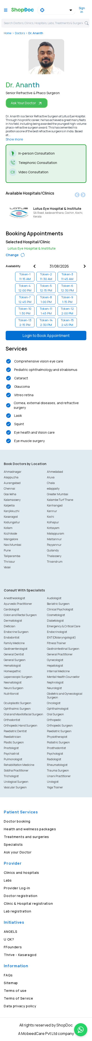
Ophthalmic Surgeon (17, 709)
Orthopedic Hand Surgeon (20, 725)
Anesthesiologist (14, 598)
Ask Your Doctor (23, 103)
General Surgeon (14, 660)
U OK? (9, 939)
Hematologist (12, 666)
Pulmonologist (13, 759)
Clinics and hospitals (21, 872)
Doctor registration (20, 895)
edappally (53, 489)
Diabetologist (55, 621)
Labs (8, 880)
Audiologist (54, 598)
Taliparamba (12, 556)
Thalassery (54, 556)
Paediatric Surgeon (59, 731)
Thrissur (9, 562)
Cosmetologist (56, 615)
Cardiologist (11, 609)
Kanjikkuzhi (11, 511)
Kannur (52, 511)
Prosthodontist (56, 748)
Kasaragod (11, 517)
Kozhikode (10, 533)
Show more (14, 139)
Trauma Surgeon (58, 770)
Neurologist (54, 688)
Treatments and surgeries (26, 836)
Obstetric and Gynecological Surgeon (64, 695)
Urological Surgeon (16, 782)
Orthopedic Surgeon (60, 725)
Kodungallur (12, 522)
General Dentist (14, 654)
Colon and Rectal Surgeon (20, 615)
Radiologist (54, 759)
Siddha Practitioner (16, 770)
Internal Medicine (58, 671)
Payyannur (54, 545)
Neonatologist (12, 682)
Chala (51, 483)
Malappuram (55, 533)
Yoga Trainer (55, 787)
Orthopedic (54, 720)
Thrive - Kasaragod (20, 954)
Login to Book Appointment (46, 335)
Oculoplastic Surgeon (17, 703)
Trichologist (11, 776)
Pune (7, 550)
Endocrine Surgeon (16, 632)
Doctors (20, 33)
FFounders (13, 947)
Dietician (9, 626)
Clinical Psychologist (60, 609)
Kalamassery (12, 500)
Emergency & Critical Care (63, 626)
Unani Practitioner (59, 776)
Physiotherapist (57, 737)
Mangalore (11, 539)
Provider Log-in (17, 888)
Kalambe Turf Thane (60, 500)
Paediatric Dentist (15, 731)
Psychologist (55, 754)
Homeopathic (12, 671)
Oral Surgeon (55, 714)
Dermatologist (13, 621)
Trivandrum (55, 562)
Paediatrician (12, 737)
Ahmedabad (55, 472)
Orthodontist (12, 720)
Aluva (50, 477)
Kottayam (53, 528)
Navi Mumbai (12, 545)
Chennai (9, 489)
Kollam (8, 528)
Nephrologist (55, 682)
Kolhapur (53, 522)
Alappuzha (11, 477)
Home (7, 33)
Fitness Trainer (56, 643)
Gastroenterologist (15, 649)
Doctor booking (17, 821)
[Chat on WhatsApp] (80, 1029)
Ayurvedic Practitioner (18, 604)
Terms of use (15, 990)
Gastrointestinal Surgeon (63, 649)
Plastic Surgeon (14, 742)
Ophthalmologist (57, 709)
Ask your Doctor (18, 852)
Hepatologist (55, 666)
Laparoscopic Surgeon (18, 677)
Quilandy (53, 550)
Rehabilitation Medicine (19, 765)
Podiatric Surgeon (58, 742)
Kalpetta (9, 505)
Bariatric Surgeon (58, 604)
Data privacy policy (20, 1006)
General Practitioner (60, 654)
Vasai (7, 567)
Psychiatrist (11, 754)
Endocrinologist (57, 632)
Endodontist (11, 637)
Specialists (13, 844)
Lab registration (17, 911)
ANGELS (10, 931)
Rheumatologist (57, 765)
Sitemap (11, 983)
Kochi (50, 517)
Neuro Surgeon (13, 688)
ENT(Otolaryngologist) (61, 637)
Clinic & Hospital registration (28, 903)
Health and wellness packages (30, 829)
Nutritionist (11, 694)
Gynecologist (55, 660)
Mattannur (54, 539)
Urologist (53, 782)
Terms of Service (18, 998)
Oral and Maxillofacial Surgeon (23, 714)
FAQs (8, 975)
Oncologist (53, 703)
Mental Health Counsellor (63, 677)
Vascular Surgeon (15, 787)
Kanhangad (55, 505)
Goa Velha (10, 494)
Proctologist (11, 748)
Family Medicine (14, 643)
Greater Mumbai (57, 494)
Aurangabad (12, 483)
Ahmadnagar (12, 472)
